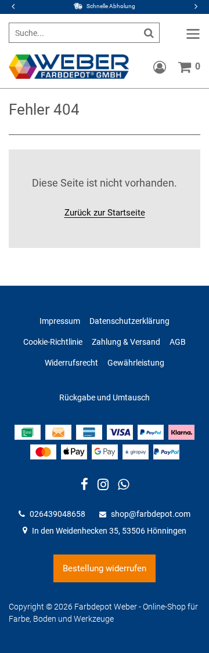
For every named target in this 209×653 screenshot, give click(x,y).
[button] (194, 6)
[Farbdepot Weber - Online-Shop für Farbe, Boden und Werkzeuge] (69, 66)
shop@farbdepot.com (150, 514)
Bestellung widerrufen (104, 568)
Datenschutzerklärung (129, 321)
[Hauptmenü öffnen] (193, 34)
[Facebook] (84, 485)
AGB (178, 341)
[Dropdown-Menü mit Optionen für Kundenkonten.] (160, 67)
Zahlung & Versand (126, 341)
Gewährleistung (135, 362)
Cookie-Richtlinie (52, 341)
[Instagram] (103, 485)
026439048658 (57, 514)
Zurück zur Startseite (104, 212)
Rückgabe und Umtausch (104, 397)
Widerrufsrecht (71, 362)
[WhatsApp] (123, 485)
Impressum (59, 321)
